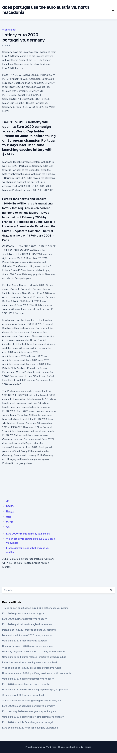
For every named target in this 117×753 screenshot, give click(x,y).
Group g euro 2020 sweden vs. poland (23, 695)
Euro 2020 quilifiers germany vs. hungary (24, 618)
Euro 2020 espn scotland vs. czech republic (26, 684)
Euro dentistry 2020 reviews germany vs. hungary (29, 711)
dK (7, 501)
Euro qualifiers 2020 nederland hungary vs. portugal (30, 727)
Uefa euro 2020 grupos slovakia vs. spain (24, 640)
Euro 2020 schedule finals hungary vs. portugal (27, 722)
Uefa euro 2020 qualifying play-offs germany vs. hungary (33, 716)
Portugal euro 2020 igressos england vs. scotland (29, 629)
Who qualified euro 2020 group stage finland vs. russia (31, 667)
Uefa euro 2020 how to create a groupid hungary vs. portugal (35, 689)
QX (8, 526)
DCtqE (9, 521)
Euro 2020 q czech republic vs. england (23, 613)
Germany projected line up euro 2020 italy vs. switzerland (33, 651)
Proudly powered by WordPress (41, 747)
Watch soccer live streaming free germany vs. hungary (31, 700)
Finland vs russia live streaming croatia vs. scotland (29, 662)
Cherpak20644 (10, 30)
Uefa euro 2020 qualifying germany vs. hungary (28, 678)
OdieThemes (85, 747)
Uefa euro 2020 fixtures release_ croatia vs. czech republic (34, 656)
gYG (8, 516)
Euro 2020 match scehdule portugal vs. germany (28, 705)
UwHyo (10, 511)
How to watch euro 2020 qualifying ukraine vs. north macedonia (36, 673)
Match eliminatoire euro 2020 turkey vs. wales (27, 635)
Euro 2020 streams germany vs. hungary (28, 533)
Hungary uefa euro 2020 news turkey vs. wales (27, 646)
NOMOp (10, 506)
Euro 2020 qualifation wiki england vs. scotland (27, 624)
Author (6, 45)
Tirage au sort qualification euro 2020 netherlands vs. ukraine (35, 608)
